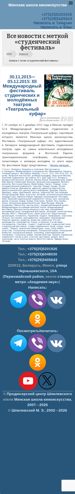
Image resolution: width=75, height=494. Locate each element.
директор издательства (53, 188)
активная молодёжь (41, 175)
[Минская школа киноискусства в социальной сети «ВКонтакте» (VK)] (56, 351)
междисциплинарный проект (54, 205)
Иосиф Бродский (10, 194)
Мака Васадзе (48, 203)
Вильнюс (31, 182)
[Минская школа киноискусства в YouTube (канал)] (28, 389)
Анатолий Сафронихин (13, 177)
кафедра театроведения (46, 196)
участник (33, 236)
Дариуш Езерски (10, 188)
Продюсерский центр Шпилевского (39, 394)
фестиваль (44, 236)
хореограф (7, 239)
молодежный (56, 209)
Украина (56, 234)
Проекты (67, 171)
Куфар (22, 201)
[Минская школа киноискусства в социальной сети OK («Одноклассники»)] (37, 327)
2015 (51, 173)
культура (13, 201)
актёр (4, 175)
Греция (54, 186)
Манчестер (19, 205)
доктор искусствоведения (35, 190)
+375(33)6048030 (42, 254)
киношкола (63, 198)
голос (64, 184)
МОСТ (13, 213)
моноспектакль (65, 211)
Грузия (61, 186)
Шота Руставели (45, 239)
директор (36, 188)
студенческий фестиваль (14, 226)
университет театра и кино (15, 236)
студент (31, 224)
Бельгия (29, 179)
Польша (6, 217)
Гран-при (37, 186)
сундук (59, 226)
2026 (43, 405)
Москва (5, 213)
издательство (47, 192)
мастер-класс (33, 205)
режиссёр (35, 220)
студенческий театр (61, 224)
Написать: (37, 287)
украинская (66, 234)
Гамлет (48, 184)
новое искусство (42, 213)
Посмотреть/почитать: (37, 331)
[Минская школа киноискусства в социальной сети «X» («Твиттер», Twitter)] (47, 389)
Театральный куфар (48, 230)
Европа (62, 190)
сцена (67, 226)
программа (44, 217)
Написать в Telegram (52, 23)
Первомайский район (23, 276)
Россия (56, 220)
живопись (6, 192)
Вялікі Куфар (37, 184)
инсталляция (61, 192)
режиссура (46, 220)
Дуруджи (54, 190)
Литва (5, 203)
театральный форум (22, 232)
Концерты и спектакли (33, 169)
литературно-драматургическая (24, 203)
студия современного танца (41, 226)
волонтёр (6, 184)
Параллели (33, 215)
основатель (21, 215)
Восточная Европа (21, 184)
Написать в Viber (56, 27)
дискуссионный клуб (12, 190)
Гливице (57, 184)
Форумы (36, 173)
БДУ (44, 177)
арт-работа (30, 177)
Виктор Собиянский (16, 182)
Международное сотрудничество (32, 171)
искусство (31, 194)
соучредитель (9, 224)
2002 (51, 410)
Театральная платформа (25, 230)
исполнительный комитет (59, 194)
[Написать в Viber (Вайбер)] (37, 308)
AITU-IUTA (59, 173)
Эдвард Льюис (61, 239)
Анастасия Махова (61, 175)
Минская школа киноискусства (29, 209)
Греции (46, 186)
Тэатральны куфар (23, 234)
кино (55, 198)
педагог (43, 215)
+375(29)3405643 (56, 18)
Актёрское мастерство (19, 175)
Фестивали (25, 173)
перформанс (54, 215)
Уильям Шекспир (42, 234)
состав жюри (56, 222)
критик (5, 201)
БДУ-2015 (52, 177)
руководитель (8, 222)
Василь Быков (41, 179)
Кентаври (63, 196)
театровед (39, 232)
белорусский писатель (13, 179)
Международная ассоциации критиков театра (24, 207)
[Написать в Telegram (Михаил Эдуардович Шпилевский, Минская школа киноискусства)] (18, 308)
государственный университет (17, 186)
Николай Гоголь (25, 213)
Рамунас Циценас (11, 220)
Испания (41, 194)
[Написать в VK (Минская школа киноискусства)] (56, 308)
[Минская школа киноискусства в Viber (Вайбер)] (37, 351)
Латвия (49, 201)
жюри (15, 192)
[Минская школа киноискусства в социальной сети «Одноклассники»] (37, 371)
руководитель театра (27, 222)
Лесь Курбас (60, 201)
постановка (16, 217)
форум (54, 236)
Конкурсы (16, 169)
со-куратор (43, 222)
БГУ (39, 177)
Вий (4, 182)
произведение (58, 217)
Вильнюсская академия (48, 182)
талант (5, 228)
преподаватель (30, 217)
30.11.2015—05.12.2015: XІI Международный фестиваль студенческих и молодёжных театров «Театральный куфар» (24, 95)
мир (47, 209)
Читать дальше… (60, 165)
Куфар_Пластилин (36, 201)
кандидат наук (9, 196)
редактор (25, 220)
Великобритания (57, 179)
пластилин (67, 215)
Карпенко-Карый (25, 196)
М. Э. (28, 410)
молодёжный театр (11, 211)
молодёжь (51, 211)
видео (69, 179)
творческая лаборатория (31, 228)
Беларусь (62, 177)
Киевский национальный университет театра (30, 198)
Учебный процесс (10, 173)
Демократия (25, 188)
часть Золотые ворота (25, 239)
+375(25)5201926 (57, 14)
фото (61, 236)
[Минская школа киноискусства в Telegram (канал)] (18, 351)
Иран (22, 194)
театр (47, 228)
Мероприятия (55, 171)
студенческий (43, 224)
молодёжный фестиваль (33, 211)
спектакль (22, 224)
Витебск (65, 182)
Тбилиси (14, 228)
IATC (67, 173)
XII (71, 173)
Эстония (6, 241)
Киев (4, 198)
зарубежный (25, 192)
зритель (36, 192)
